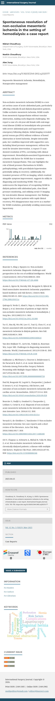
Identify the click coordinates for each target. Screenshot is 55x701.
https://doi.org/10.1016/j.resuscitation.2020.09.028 (25, 395)
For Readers (9, 588)
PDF (8, 463)
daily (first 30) (38, 248)
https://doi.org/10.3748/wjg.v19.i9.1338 (20, 353)
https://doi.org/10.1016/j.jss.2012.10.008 (20, 318)
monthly (49, 248)
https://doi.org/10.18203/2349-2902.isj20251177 (29, 74)
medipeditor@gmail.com (16, 691)
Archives (14, 12)
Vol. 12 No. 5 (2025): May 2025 (33, 12)
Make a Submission (15, 570)
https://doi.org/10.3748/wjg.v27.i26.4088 (20, 280)
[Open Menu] (2, 2)
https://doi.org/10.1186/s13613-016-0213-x (21, 414)
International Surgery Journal (21, 2)
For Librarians (10, 596)
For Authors (9, 592)
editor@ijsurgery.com (39, 691)
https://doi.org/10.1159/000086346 (22, 453)
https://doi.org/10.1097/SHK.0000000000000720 (24, 376)
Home (5, 12)
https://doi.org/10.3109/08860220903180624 (22, 338)
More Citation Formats (17, 509)
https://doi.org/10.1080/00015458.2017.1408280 (24, 434)
